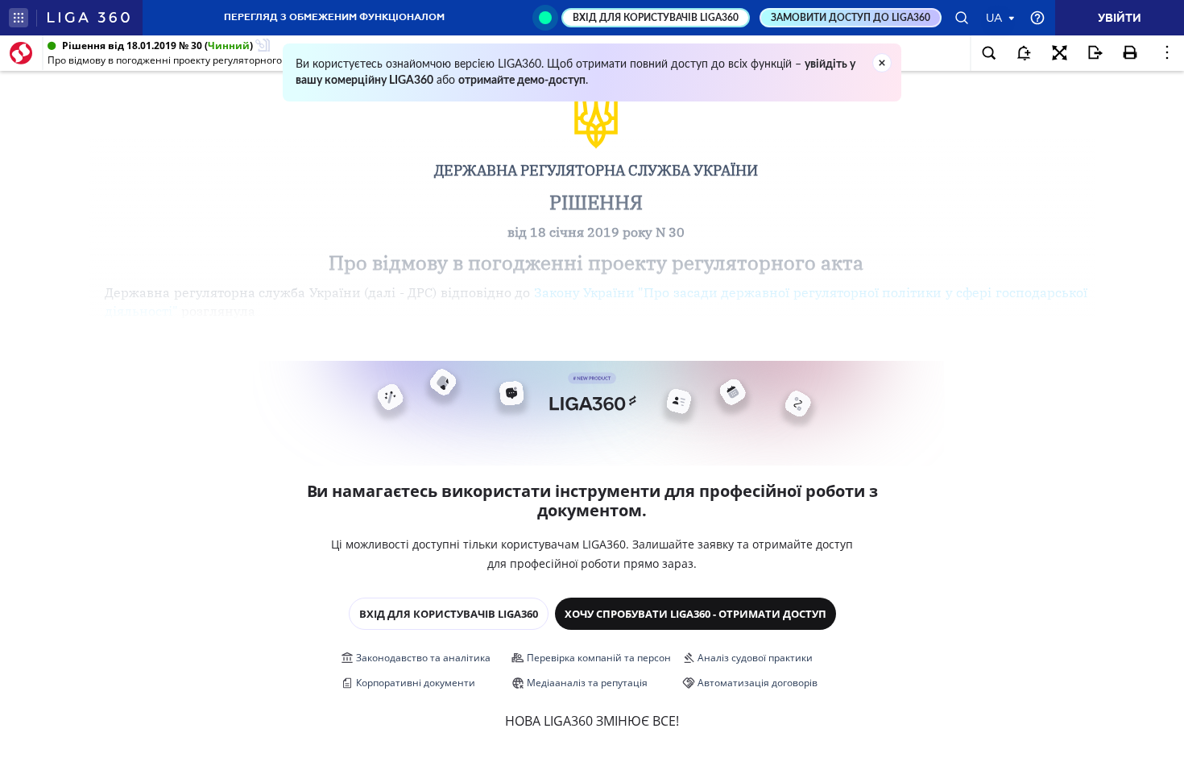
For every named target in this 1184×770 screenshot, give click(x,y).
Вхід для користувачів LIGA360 (448, 613)
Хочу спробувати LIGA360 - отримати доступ (695, 613)
